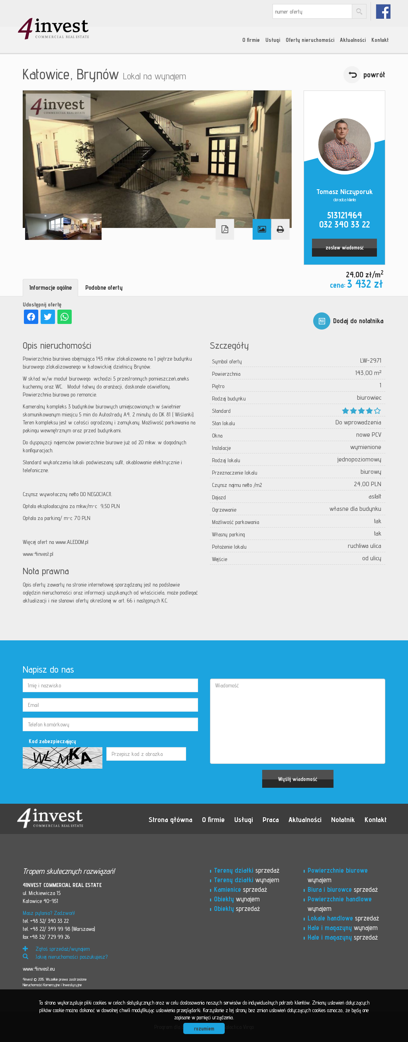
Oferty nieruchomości (310, 40)
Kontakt (379, 40)
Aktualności (353, 40)
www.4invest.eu (39, 968)
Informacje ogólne (50, 287)
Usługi (272, 40)
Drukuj (280, 229)
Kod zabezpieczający (52, 741)
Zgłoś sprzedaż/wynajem (62, 949)
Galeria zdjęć (262, 229)
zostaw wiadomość (345, 248)
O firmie (251, 40)
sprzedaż (246, 870)
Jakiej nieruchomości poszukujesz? (71, 957)
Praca (271, 819)
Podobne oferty (104, 287)
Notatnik (343, 819)
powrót (374, 74)
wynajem (246, 880)
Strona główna (170, 819)
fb (383, 11)
